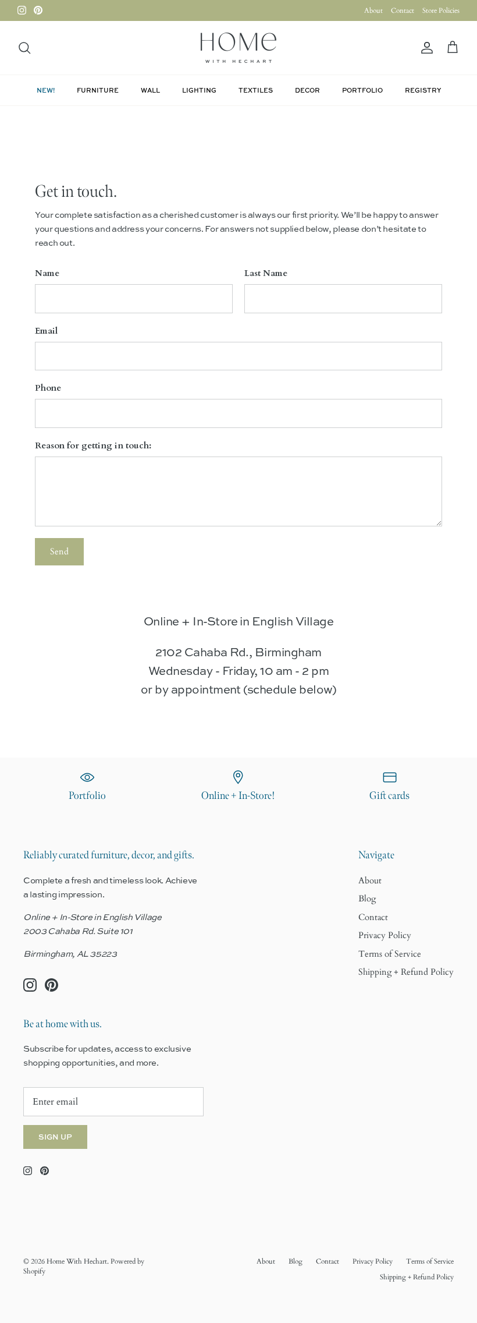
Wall (150, 90)
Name (47, 273)
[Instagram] (21, 10)
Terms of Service (389, 954)
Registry (423, 90)
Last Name (265, 273)
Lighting (199, 90)
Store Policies (441, 10)
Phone (48, 388)
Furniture (98, 90)
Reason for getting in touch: (93, 445)
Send (59, 551)
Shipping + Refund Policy (406, 972)
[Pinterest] (38, 10)
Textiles (255, 90)
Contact (402, 10)
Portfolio (362, 90)
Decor (307, 90)
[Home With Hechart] (238, 48)
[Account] (424, 48)
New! (46, 90)
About (373, 10)
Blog (367, 898)
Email (46, 331)
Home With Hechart (77, 1261)
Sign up (55, 1136)
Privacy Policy (384, 935)
